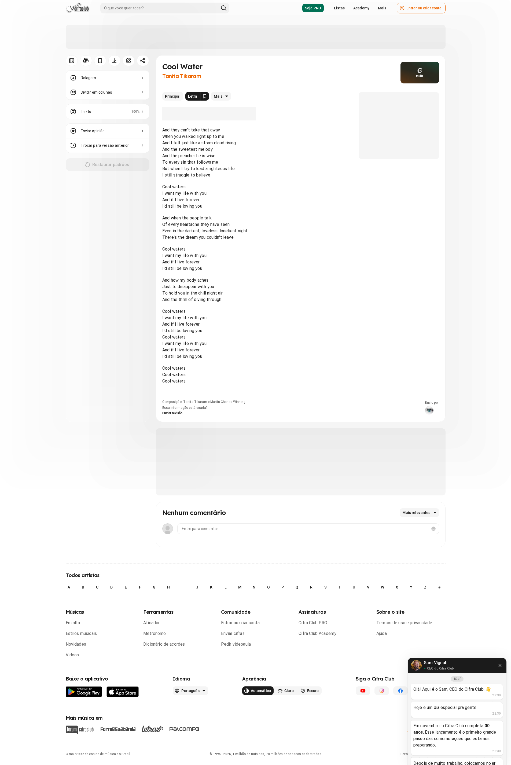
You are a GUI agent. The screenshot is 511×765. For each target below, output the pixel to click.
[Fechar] (500, 665)
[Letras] (152, 729)
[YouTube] (363, 690)
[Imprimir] (86, 60)
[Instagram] (381, 690)
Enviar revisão (172, 413)
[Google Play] (84, 691)
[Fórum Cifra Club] (80, 730)
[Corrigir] (129, 60)
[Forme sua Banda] (117, 729)
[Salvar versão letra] (204, 96)
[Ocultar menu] (72, 60)
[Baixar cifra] (114, 60)
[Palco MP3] (184, 729)
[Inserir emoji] (433, 528)
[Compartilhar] (143, 60)
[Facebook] (400, 690)
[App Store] (122, 691)
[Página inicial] (78, 8)
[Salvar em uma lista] (100, 60)
